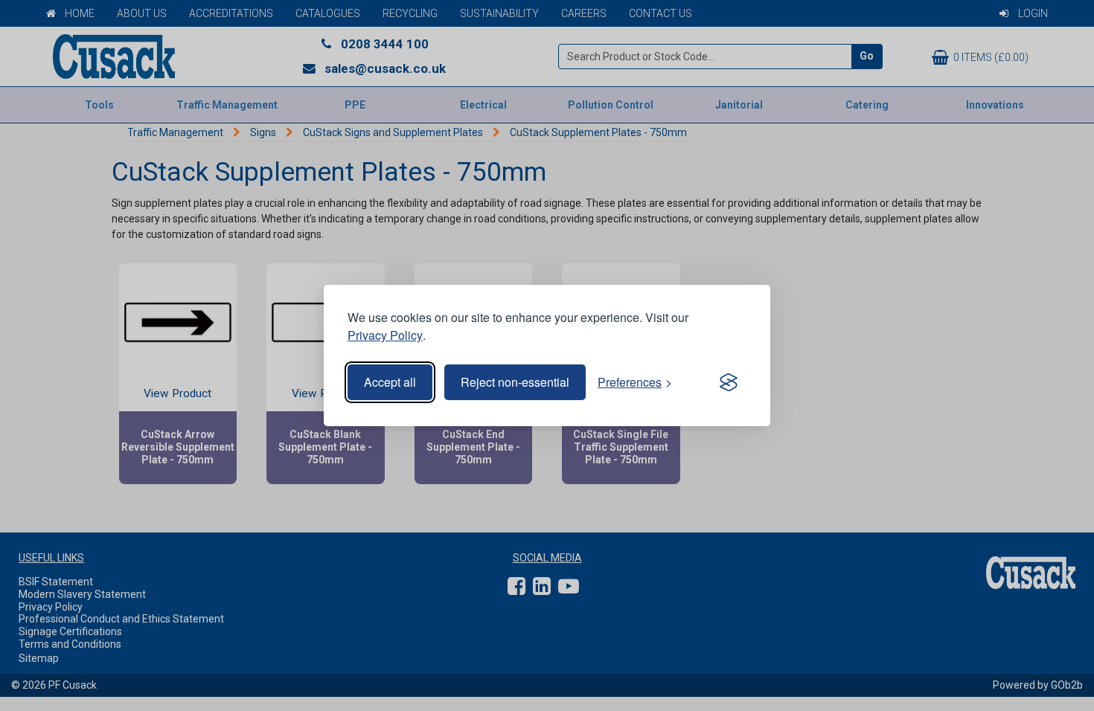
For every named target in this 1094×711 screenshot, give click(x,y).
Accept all (390, 381)
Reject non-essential (515, 381)
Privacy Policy (385, 335)
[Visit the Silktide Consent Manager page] (728, 382)
